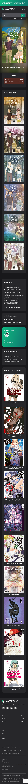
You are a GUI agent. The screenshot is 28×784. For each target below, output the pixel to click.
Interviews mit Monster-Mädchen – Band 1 (14, 403)
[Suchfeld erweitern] (23, 15)
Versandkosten (10, 81)
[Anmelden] (22, 9)
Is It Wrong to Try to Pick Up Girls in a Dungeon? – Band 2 (14, 468)
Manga (19, 322)
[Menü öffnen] (4, 15)
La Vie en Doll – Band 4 (14, 532)
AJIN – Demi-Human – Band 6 (14, 625)
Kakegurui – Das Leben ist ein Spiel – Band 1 (14, 436)
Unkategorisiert (10, 18)
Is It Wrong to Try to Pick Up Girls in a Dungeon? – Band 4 (14, 500)
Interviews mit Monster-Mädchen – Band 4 (14, 689)
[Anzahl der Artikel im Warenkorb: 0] (24, 9)
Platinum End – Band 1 (14, 656)
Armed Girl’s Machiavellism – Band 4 (14, 563)
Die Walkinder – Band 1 (14, 594)
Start (5, 18)
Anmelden (17, 361)
